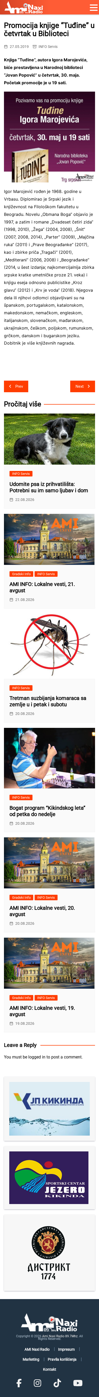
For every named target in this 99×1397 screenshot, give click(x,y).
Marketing (31, 1359)
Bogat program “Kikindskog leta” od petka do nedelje (47, 811)
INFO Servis (48, 46)
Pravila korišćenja (62, 1359)
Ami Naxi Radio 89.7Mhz (60, 1336)
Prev (19, 386)
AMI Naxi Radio (37, 1349)
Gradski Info (21, 574)
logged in (36, 1057)
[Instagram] (37, 1383)
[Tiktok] (57, 1383)
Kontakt (49, 1369)
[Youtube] (77, 1383)
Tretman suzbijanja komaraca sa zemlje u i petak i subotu (48, 701)
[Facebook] (19, 1383)
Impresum (66, 1349)
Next (80, 386)
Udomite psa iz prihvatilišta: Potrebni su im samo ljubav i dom (49, 487)
